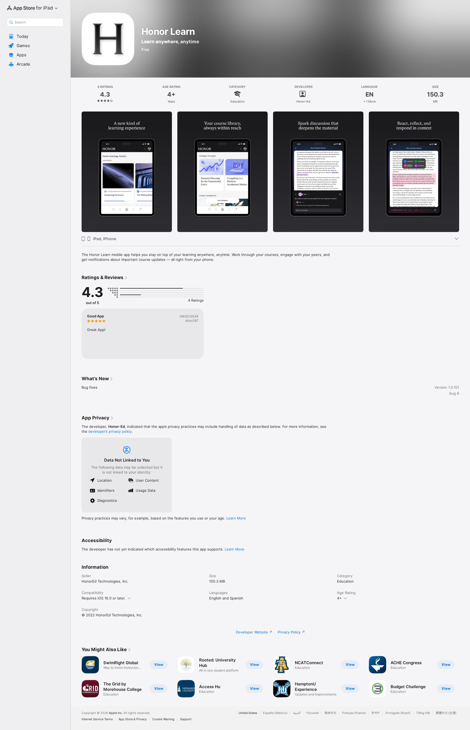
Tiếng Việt (423, 713)
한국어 (376, 713)
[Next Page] (464, 171)
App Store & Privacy (133, 719)
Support (185, 719)
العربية (297, 713)
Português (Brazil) (397, 713)
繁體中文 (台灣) (446, 713)
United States (248, 713)
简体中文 (330, 713)
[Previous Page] (76, 171)
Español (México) (275, 713)
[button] (35, 36)
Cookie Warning (163, 719)
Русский (313, 713)
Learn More (236, 518)
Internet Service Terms (97, 719)
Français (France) (354, 713)
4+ (339, 598)
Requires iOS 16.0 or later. (104, 598)
